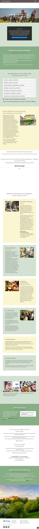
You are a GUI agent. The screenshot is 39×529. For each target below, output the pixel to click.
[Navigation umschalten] (35, 1)
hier (35, 101)
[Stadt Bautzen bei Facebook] (4, 527)
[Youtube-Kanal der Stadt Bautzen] (9, 527)
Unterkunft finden (20, 440)
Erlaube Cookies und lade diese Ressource (19, 37)
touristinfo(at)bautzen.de (28, 450)
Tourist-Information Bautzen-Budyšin (20, 452)
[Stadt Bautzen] (6, 521)
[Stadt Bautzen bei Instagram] (6, 527)
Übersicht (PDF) (26, 235)
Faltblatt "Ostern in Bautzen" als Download (15, 99)
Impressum (5, 524)
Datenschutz (10, 524)
